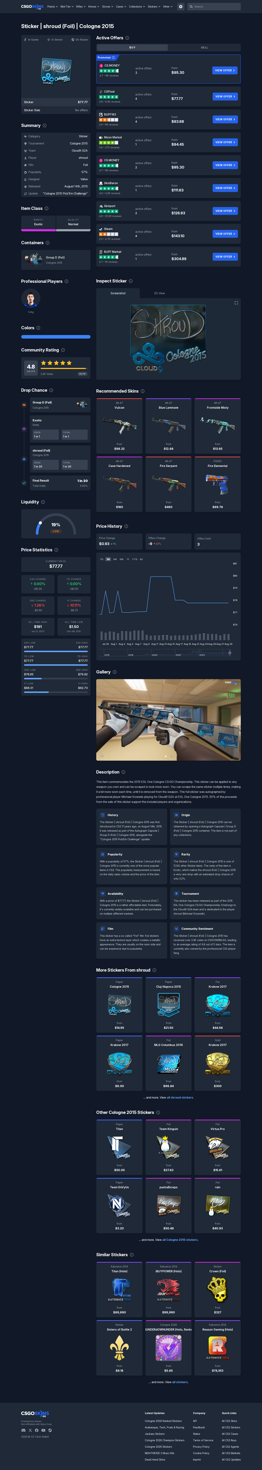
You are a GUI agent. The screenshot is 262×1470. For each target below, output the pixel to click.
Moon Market (113, 137)
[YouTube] (44, 1430)
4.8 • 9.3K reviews (109, 101)
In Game (33, 39)
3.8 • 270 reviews (109, 147)
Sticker (83, 136)
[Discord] (25, 1430)
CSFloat (109, 91)
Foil (85, 165)
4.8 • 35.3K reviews (110, 216)
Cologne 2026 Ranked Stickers (163, 1420)
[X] (32, 1430)
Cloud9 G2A (80, 150)
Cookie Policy (201, 1453)
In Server (57, 39)
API (195, 1420)
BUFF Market (112, 251)
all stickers (180, 1382)
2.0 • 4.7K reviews (109, 238)
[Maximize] (236, 302)
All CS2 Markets (231, 1453)
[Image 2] (171, 756)
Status (196, 1433)
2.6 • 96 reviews (108, 124)
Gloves (106, 6)
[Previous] (101, 720)
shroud (83, 157)
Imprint (197, 1459)
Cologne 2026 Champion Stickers (164, 1440)
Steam (108, 229)
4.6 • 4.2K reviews (109, 193)
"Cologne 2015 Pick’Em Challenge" (65, 193)
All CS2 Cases (230, 1433)
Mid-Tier (66, 6)
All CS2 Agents (230, 1446)
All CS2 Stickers (231, 1427)
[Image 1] (166, 756)
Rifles (79, 6)
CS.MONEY (112, 65)
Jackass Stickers (155, 1433)
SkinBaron (111, 183)
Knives (92, 6)
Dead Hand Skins (155, 1459)
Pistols (51, 6)
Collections (135, 6)
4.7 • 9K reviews (109, 75)
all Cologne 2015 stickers (180, 1240)
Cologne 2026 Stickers (158, 1446)
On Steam (82, 39)
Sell (204, 47)
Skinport (109, 206)
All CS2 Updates (231, 1459)
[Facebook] (38, 1430)
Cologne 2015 (79, 143)
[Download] (102, 755)
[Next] (235, 720)
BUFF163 (110, 114)
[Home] (33, 6)
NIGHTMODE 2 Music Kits (159, 1453)
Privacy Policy (201, 1446)
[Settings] (181, 6)
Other (166, 6)
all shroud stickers (180, 1097)
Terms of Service (203, 1440)
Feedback (199, 1427)
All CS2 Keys (229, 1440)
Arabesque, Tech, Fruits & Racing (164, 1427)
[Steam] (51, 1430)
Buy (132, 47)
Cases (119, 6)
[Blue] (56, 337)
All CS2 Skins (229, 1420)
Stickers (152, 6)
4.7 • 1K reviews (108, 261)
